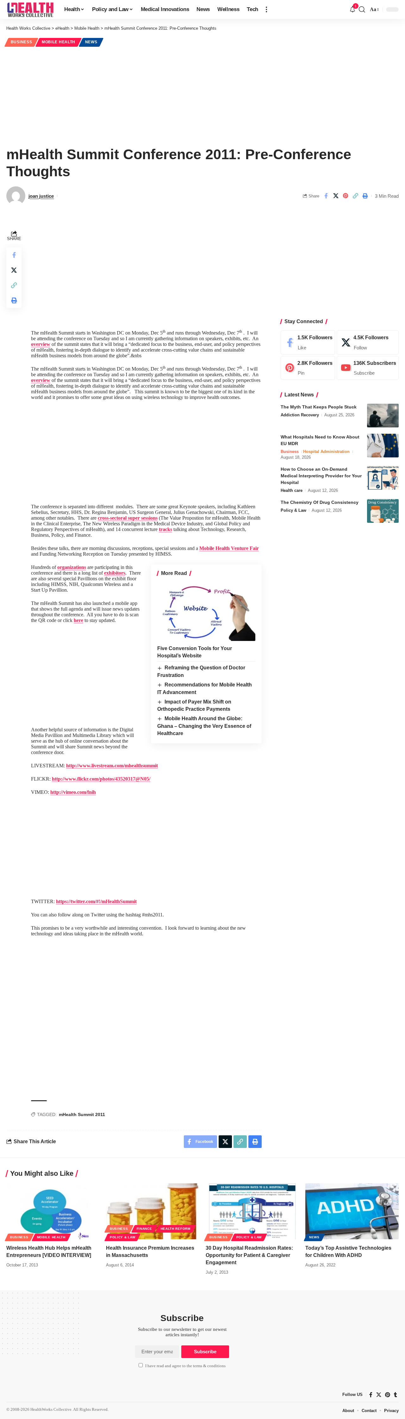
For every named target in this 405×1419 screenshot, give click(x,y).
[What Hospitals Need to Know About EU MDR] (383, 445)
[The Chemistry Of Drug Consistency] (383, 511)
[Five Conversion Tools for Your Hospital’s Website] (206, 611)
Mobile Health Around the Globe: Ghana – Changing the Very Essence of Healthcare (204, 726)
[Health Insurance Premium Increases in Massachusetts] (152, 1211)
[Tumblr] (395, 1394)
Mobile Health (58, 42)
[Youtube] (368, 368)
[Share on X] (335, 196)
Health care (291, 490)
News (91, 42)
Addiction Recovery (300, 415)
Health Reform (175, 1228)
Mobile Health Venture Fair (229, 548)
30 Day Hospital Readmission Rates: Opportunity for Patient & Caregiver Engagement (249, 1255)
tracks (165, 529)
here (78, 620)
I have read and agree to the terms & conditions (185, 1366)
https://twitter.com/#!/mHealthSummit (96, 901)
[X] (368, 342)
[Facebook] (308, 342)
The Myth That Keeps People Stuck (319, 406)
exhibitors (114, 573)
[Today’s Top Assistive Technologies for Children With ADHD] (352, 1211)
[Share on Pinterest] (345, 196)
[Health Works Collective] (30, 9)
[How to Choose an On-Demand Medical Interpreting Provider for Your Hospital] (383, 478)
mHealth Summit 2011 (82, 1114)
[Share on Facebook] (325, 196)
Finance (144, 1228)
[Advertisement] (202, 95)
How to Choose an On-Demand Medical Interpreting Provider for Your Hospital (321, 476)
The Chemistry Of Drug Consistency (319, 502)
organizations (71, 567)
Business (21, 42)
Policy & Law (293, 510)
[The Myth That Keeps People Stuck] (383, 415)
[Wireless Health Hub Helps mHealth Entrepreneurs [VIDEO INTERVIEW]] (53, 1211)
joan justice (41, 196)
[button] (266, 9)
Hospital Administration (326, 451)
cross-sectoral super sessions (128, 518)
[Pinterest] (308, 368)
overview (40, 344)
